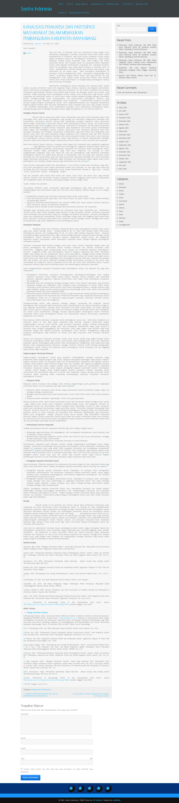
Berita (121, 191)
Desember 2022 (124, 135)
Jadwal (121, 204)
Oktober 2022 (124, 142)
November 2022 (125, 138)
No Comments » (45, 689)
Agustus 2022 (124, 148)
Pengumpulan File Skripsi (79, 13)
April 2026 (123, 107)
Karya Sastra (81, 4)
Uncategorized (124, 225)
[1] (35, 48)
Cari (118, 25)
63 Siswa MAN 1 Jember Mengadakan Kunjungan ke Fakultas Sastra (91, 695)
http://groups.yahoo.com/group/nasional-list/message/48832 (46, 604)
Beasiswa (122, 187)
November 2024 (125, 121)
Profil (121, 214)
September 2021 (125, 162)
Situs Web (57, 759)
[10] (106, 466)
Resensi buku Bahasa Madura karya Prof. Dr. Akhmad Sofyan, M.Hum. (137, 76)
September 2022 (125, 145)
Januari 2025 (123, 114)
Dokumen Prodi (142, 4)
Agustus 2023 (124, 128)
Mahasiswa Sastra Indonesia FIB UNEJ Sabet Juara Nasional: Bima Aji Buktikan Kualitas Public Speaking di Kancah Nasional (137, 47)
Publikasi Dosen (112, 4)
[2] (45, 123)
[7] (73, 386)
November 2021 (124, 155)
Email (23, 748)
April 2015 (123, 169)
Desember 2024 (124, 118)
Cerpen (121, 194)
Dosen (121, 197)
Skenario (122, 218)
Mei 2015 (122, 165)
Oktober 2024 (124, 124)
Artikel (34, 689)
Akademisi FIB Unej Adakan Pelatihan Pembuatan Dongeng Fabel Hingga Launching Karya (137, 70)
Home (60, 4)
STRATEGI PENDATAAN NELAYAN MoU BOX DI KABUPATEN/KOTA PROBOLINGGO (40, 695)
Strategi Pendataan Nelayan (37, 612)
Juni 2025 (122, 111)
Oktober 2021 (124, 159)
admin (38, 43)
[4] (30, 192)
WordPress (116, 800)
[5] (71, 252)
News (121, 211)
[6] (32, 270)
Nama (23, 738)
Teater (121, 221)
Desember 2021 (124, 152)
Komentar (24, 714)
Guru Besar (123, 201)
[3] (88, 161)
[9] (100, 455)
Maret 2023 (123, 131)
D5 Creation (97, 800)
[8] (33, 450)
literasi (121, 208)
